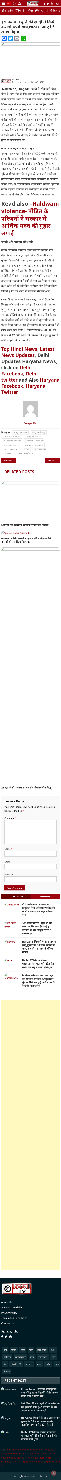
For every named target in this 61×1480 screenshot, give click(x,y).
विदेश (48, 1364)
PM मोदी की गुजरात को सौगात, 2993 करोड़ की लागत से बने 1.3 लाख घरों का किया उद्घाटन (54, 460)
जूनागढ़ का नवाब (40, 449)
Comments (45, 896)
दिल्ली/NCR (16, 1364)
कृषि (57, 1364)
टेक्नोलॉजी (42, 1357)
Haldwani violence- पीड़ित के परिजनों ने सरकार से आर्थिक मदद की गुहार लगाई (30, 218)
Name (8, 848)
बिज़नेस (7, 1371)
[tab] (15, 896)
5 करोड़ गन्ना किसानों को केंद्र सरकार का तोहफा (24, 525)
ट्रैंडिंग (18, 10)
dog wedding (38, 432)
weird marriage (11, 449)
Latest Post (15, 896)
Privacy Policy (9, 1313)
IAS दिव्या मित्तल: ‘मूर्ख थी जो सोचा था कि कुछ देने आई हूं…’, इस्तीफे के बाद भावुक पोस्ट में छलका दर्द (37, 928)
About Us (6, 1302)
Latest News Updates (27, 352)
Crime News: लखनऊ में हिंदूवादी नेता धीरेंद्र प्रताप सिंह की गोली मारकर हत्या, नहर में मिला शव (38, 910)
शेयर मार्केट (34, 10)
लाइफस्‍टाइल (20, 1357)
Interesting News (12, 436)
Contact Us (7, 1323)
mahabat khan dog (36, 440)
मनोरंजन (52, 10)
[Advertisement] (30, 1135)
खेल (24, 10)
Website (8, 874)
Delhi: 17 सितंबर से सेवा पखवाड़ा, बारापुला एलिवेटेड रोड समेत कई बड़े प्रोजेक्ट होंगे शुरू (38, 964)
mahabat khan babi (13, 440)
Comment (10, 818)
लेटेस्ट (11, 10)
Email (8, 861)
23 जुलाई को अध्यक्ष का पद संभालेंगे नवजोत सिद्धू (26, 787)
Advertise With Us (11, 1307)
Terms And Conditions (14, 1318)
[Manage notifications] (53, 1473)
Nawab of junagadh (34, 444)
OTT (44, 10)
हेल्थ (32, 1357)
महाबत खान (8, 453)
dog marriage (20, 432)
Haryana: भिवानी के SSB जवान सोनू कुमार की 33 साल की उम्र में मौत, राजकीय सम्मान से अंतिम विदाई (39, 947)
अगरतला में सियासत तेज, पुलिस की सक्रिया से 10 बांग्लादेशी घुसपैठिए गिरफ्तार (26, 539)
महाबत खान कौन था (25, 453)
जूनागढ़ (26, 449)
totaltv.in (16, 79)
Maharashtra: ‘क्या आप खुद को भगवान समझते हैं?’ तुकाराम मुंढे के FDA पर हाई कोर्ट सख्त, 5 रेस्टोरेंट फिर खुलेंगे (38, 981)
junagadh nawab (33, 436)
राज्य (39, 1364)
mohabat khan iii (11, 444)
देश (5, 1364)
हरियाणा (29, 1364)
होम (4, 10)
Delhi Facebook (16, 370)
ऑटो (54, 1357)
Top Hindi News (19, 349)
